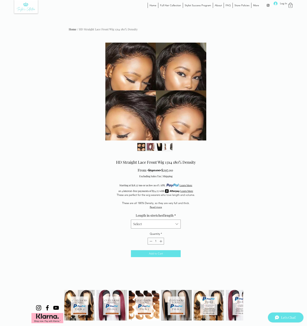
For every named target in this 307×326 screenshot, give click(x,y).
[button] (290, 5)
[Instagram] (268, 5)
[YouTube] (56, 307)
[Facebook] (47, 307)
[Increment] (161, 241)
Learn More (185, 185)
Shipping (168, 176)
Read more (156, 207)
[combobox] (156, 224)
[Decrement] (150, 241)
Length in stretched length (156, 215)
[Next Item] (237, 305)
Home (72, 29)
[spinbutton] (156, 241)
